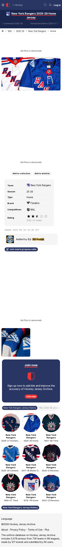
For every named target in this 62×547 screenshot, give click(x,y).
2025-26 (20, 31)
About (4, 529)
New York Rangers (37, 31)
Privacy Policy (17, 529)
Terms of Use (35, 529)
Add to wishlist (42, 173)
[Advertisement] (31, 43)
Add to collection (21, 173)
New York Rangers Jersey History (20, 507)
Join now (31, 396)
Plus (47, 529)
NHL (10, 31)
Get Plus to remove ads (31, 51)
